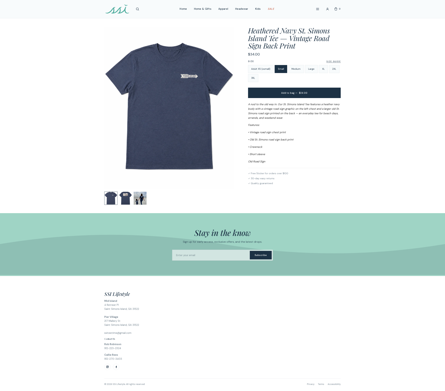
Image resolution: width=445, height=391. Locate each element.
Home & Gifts (203, 9)
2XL (334, 68)
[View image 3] (140, 198)
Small (281, 68)
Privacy (310, 384)
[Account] (327, 9)
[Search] (137, 9)
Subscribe (261, 255)
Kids (258, 9)
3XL (253, 77)
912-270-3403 (113, 358)
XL (323, 68)
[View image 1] (111, 198)
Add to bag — (294, 92)
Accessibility (334, 384)
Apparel (223, 9)
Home (183, 9)
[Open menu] (317, 9)
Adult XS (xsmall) (260, 68)
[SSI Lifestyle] (117, 9)
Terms (321, 384)
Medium (296, 68)
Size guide (333, 61)
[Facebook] (116, 367)
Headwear (241, 9)
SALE (271, 9)
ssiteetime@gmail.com (117, 332)
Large (311, 68)
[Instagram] (107, 367)
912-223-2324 (112, 348)
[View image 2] (125, 198)
